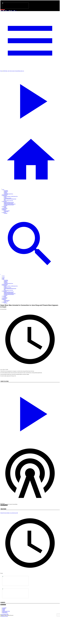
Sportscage (6, 191)
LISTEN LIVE (2, 9)
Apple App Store (7, 210)
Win (4, 199)
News (3, 189)
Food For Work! (4, 208)
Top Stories (6, 190)
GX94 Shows (4, 201)
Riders (5, 207)
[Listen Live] (30, 413)
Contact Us (4, 212)
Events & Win (4, 195)
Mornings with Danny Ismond (9, 202)
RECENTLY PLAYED (4, 505)
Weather (5, 192)
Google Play (6, 211)
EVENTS (3, 602)
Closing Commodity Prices (8, 193)
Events (5, 197)
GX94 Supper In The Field (8, 200)
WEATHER (3, 509)
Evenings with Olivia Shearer (9, 204)
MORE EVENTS (3, 604)
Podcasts (5, 205)
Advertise (5, 213)
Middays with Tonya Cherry (8, 203)
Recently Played (5, 194)
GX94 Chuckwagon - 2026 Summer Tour (11, 196)
